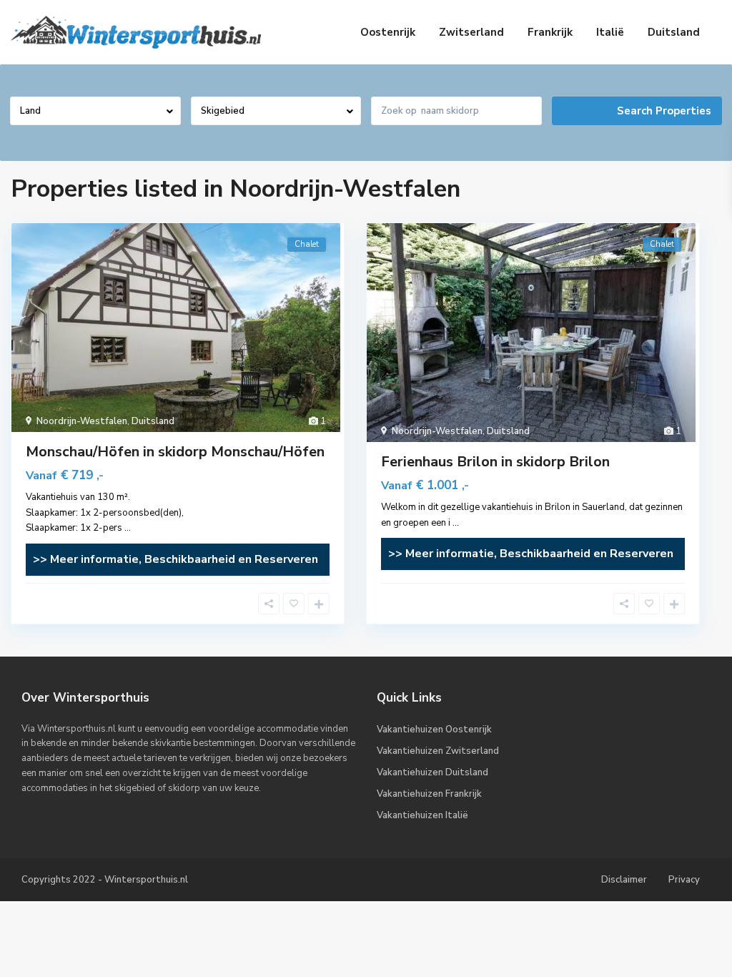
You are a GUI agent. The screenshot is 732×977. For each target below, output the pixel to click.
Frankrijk (550, 32)
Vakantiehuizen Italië (422, 815)
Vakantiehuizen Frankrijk (429, 793)
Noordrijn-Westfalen (81, 421)
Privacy (684, 879)
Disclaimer (624, 879)
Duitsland (674, 32)
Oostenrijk (387, 32)
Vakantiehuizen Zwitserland (438, 751)
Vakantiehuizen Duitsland (432, 772)
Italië (610, 32)
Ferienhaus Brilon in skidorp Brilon (495, 461)
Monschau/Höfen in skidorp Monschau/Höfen (175, 451)
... (127, 527)
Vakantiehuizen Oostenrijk (434, 729)
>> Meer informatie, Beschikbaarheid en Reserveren (175, 559)
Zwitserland (471, 32)
